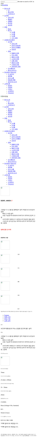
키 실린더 (11, 165)
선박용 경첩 (15, 156)
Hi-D (9, 120)
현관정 (10, 114)
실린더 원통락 (15, 138)
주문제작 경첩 (15, 158)
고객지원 (7, 175)
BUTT (10, 121)
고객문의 (11, 182)
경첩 (5, 118)
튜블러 (10, 110)
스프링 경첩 (15, 150)
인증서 (10, 180)
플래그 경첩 (15, 148)
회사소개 (7, 99)
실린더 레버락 (15, 137)
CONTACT (11, 105)
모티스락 (11, 108)
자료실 (10, 178)
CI (8, 101)
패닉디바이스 (12, 161)
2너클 (13, 123)
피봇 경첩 (14, 152)
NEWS (10, 177)
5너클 (13, 127)
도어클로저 (11, 159)
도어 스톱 (11, 169)
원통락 (10, 112)
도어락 (6, 107)
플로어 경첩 (15, 154)
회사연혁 (11, 103)
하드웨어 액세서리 (10, 163)
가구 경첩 (14, 129)
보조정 (10, 116)
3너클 (13, 125)
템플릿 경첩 (15, 144)
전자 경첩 (14, 146)
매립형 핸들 (11, 171)
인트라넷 (11, 184)
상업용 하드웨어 (9, 131)
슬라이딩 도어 (12, 173)
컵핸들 (10, 167)
